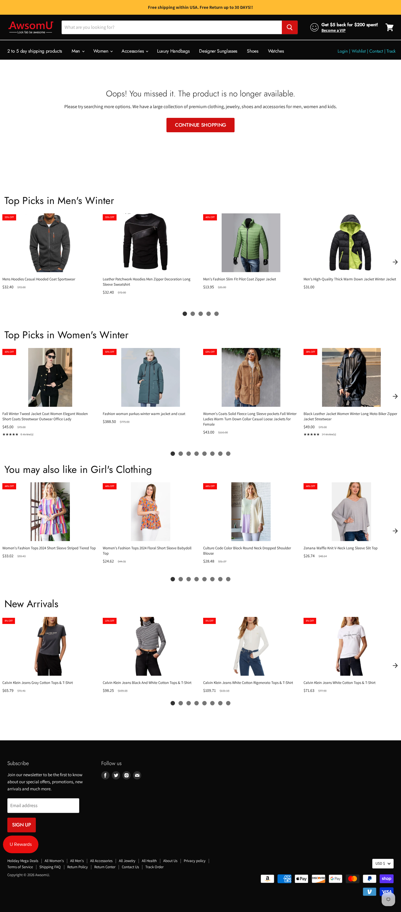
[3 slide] (200, 314)
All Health (149, 860)
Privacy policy (194, 860)
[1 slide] (185, 314)
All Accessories (101, 860)
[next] (395, 262)
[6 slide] (212, 453)
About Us (170, 860)
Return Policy (77, 866)
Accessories (133, 51)
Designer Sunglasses (218, 51)
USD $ (380, 863)
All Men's (77, 860)
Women (101, 51)
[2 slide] (193, 314)
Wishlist (359, 51)
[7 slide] (220, 453)
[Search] (290, 27)
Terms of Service (20, 866)
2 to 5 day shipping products (34, 51)
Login (343, 51)
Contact (376, 51)
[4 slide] (208, 314)
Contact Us (130, 866)
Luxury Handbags (173, 51)
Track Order (154, 866)
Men (76, 51)
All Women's (54, 860)
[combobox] (172, 27)
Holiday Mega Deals (22, 860)
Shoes (252, 51)
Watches (276, 51)
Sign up (21, 824)
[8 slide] (228, 453)
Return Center (104, 866)
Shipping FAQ (50, 866)
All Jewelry (127, 860)
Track (391, 51)
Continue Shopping (200, 124)
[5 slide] (216, 314)
